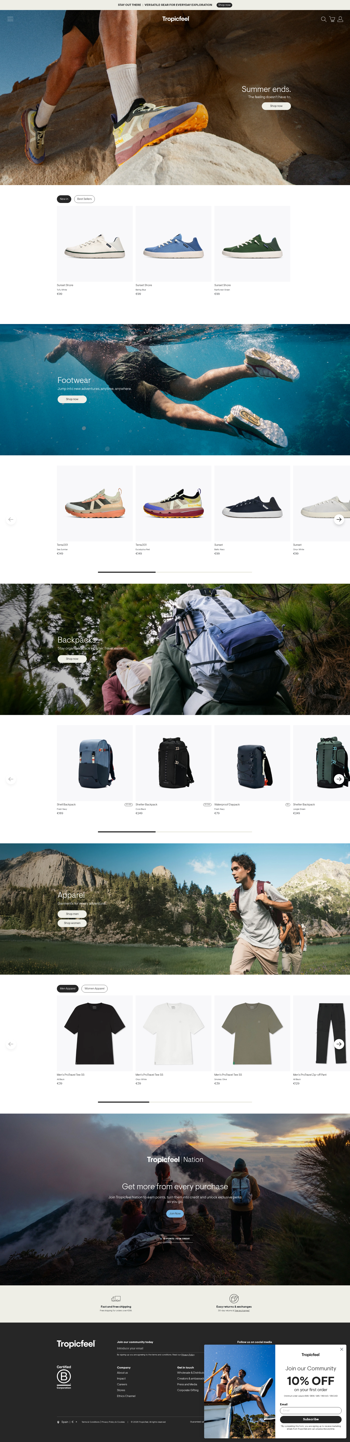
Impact (121, 1378)
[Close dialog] (342, 1349)
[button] (339, 519)
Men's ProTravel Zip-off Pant (309, 1074)
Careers (122, 1384)
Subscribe (311, 1419)
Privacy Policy (187, 1355)
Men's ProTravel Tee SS (70, 1074)
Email (283, 1404)
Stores (121, 1390)
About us (122, 1372)
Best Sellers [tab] (84, 199)
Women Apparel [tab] (94, 988)
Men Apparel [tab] (67, 988)
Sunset (218, 545)
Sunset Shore (65, 285)
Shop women (72, 923)
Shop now (276, 106)
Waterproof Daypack (227, 804)
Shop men (72, 914)
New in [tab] (64, 199)
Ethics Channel (126, 1396)
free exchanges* (242, 1311)
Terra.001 (62, 545)
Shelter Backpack (146, 804)
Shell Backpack (66, 804)
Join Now (175, 1213)
